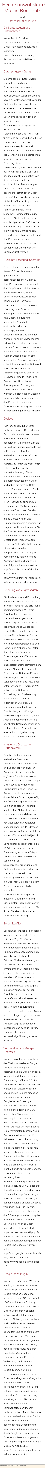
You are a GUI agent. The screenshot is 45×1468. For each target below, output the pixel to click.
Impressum (4, 1465)
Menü (22, 17)
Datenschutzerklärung (17, 1465)
